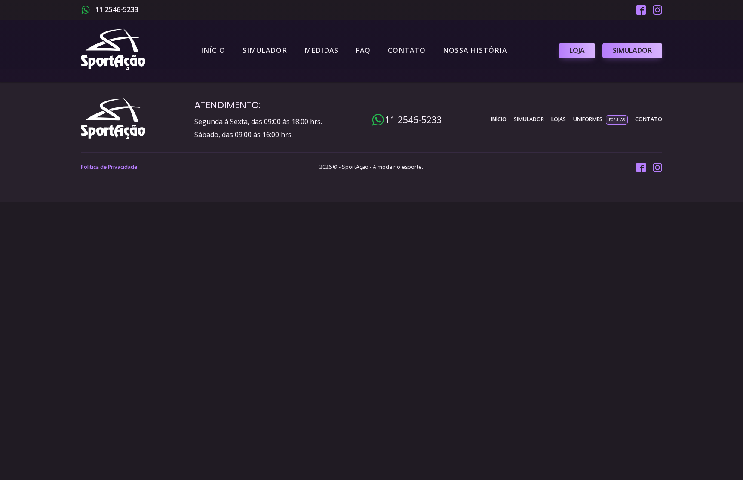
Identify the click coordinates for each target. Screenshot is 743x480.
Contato (407, 50)
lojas (558, 119)
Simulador (265, 50)
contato (648, 119)
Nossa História (475, 50)
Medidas (321, 50)
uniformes (587, 119)
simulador (529, 119)
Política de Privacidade (109, 167)
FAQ (363, 50)
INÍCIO (499, 119)
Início (213, 50)
